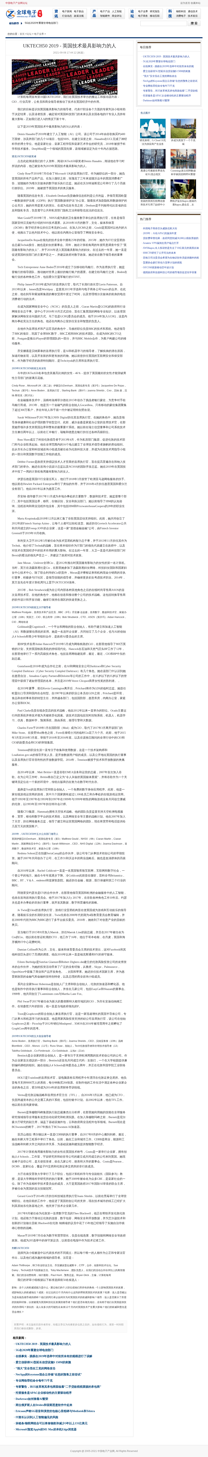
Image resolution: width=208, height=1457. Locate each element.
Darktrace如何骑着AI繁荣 (32, 1398)
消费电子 (181, 15)
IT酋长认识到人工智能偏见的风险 (37, 1417)
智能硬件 (105, 15)
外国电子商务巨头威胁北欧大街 (160, 228)
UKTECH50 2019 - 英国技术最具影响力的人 (43, 1344)
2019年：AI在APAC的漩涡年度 (160, 233)
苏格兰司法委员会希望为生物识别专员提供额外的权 (171, 257)
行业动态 (67, 15)
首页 (22, 34)
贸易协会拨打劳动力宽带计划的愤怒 (162, 262)
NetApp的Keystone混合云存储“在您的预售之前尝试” (49, 1374)
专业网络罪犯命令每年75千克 (34, 1380)
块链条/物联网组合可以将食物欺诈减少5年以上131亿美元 (52, 1423)
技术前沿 (193, 15)
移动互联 (155, 15)
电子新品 (79, 11)
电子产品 (105, 11)
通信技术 (193, 11)
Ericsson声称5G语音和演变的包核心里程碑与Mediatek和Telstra (55, 1411)
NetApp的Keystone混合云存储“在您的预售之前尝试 (170, 81)
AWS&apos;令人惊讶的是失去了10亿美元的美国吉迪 (171, 248)
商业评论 (117, 15)
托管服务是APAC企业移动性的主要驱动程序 (44, 1392)
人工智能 (117, 11)
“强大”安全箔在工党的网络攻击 (35, 1368)
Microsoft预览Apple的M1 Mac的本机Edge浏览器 (46, 1429)
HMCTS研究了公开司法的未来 (159, 252)
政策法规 (79, 15)
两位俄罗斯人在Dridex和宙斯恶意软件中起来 (44, 1405)
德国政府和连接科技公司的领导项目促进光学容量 (170, 272)
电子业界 (143, 11)
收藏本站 (195, 3)
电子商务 (143, 15)
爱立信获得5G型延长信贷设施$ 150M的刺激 (43, 1362)
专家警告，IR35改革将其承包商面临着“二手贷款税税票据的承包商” (58, 1386)
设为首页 (185, 3)
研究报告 (155, 11)
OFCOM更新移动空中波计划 (158, 267)
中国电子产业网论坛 (16, 3)
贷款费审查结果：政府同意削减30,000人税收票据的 (170, 238)
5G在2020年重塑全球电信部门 (34, 1350)
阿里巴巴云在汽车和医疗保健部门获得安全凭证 (50, 23)
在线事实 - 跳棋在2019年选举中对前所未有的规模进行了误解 (54, 1356)
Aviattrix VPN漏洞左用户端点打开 (161, 243)
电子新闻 (67, 11)
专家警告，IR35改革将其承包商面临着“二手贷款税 (170, 90)
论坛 (29, 34)
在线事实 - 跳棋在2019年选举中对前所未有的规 (168, 66)
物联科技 (181, 11)
